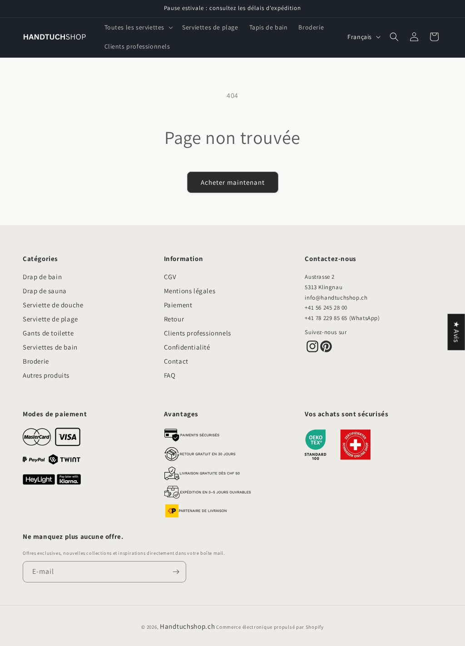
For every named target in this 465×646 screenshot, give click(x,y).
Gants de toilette (48, 333)
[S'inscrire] (176, 571)
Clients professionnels (197, 333)
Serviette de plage (50, 319)
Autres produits (46, 375)
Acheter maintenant (233, 182)
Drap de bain (42, 276)
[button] (138, 27)
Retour (174, 319)
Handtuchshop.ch (187, 626)
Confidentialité (187, 347)
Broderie (36, 361)
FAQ (170, 375)
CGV (170, 276)
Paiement (178, 305)
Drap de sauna (45, 290)
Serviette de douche (53, 305)
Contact (176, 361)
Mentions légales (190, 290)
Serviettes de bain (50, 347)
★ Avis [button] (456, 332)
